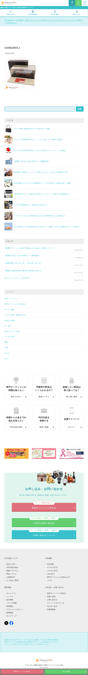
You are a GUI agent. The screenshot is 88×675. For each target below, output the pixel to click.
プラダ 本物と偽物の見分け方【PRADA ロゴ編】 (32, 129)
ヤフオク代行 (9, 337)
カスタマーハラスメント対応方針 (17, 278)
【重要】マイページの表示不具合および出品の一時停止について (28, 248)
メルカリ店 (51, 571)
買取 (6, 342)
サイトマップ (11, 616)
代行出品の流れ (32, 14)
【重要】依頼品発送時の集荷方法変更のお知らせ (23, 271)
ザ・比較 (7, 326)
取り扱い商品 (55, 14)
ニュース (9, 596)
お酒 (6, 347)
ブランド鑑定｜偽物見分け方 (15, 315)
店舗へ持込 (51, 596)
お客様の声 (10, 577)
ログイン (71, 4)
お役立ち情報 (9, 320)
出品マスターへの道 (12, 331)
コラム (49, 580)
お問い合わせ (52, 600)
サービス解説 (9, 309)
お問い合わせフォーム (43, 533)
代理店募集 (51, 609)
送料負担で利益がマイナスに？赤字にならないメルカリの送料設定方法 (41, 172)
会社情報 (9, 600)
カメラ (6, 353)
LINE (78, 4)
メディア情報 (11, 603)
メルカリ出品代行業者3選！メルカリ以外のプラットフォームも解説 (39, 150)
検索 (79, 109)
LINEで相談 (66, 671)
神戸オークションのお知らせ (15, 304)
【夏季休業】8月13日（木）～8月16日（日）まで (23, 263)
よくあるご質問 (12, 580)
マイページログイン (54, 603)
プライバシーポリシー (14, 609)
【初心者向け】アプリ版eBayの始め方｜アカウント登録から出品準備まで (42, 194)
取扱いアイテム (12, 571)
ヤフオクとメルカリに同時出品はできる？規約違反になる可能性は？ (40, 216)
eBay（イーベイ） (11, 299)
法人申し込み (52, 606)
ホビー (6, 358)
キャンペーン (11, 593)
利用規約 (9, 606)
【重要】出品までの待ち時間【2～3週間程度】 (31, 161)
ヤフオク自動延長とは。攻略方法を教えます (30, 205)
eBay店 (50, 574)
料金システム (77, 14)
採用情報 (9, 613)
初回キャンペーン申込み (22, 671)
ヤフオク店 (51, 567)
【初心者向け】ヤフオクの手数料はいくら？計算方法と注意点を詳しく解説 (42, 183)
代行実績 (50, 564)
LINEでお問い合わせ (44, 521)
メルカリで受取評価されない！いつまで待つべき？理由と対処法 (38, 139)
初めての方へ (11, 14)
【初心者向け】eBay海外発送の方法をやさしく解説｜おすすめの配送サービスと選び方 (47, 227)
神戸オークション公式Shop (57, 577)
